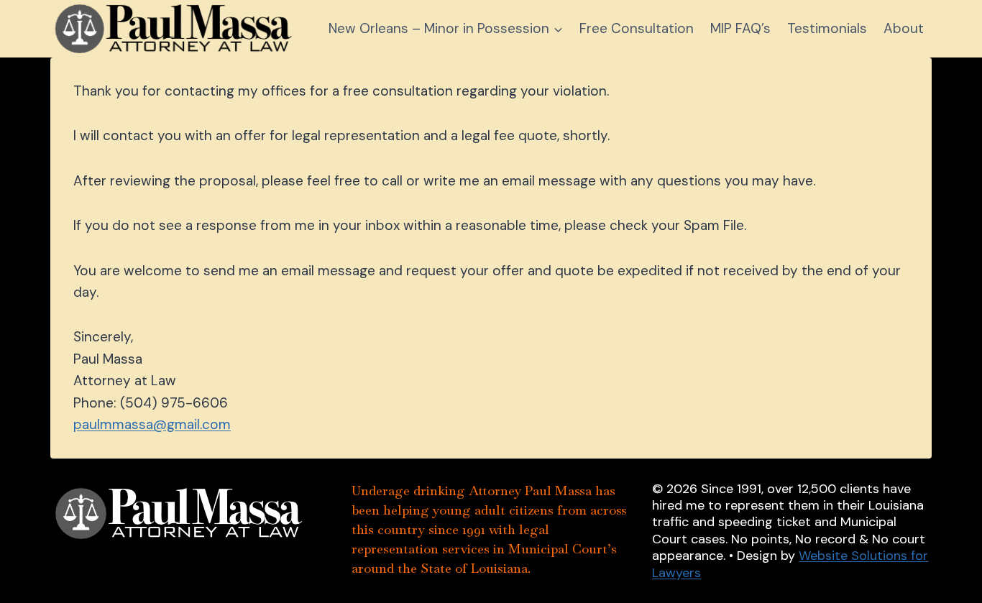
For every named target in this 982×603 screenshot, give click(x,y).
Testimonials (827, 28)
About (904, 28)
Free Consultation (636, 28)
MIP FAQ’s (740, 28)
